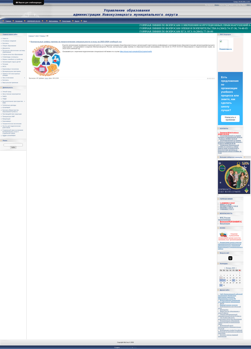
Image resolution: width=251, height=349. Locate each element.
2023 (37, 36)
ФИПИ (222, 303)
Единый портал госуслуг (229, 305)
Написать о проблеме (230, 118)
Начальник (18, 21)
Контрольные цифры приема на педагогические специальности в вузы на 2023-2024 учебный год (76, 42)
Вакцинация (225, 224)
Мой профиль (53, 21)
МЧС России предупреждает (224, 219)
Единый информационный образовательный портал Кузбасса (229, 315)
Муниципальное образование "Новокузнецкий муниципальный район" (229, 322)
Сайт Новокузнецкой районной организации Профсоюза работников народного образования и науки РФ (230, 296)
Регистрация (66, 21)
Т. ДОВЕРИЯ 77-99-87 (227, 203)
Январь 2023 (230, 268)
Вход (85, 21)
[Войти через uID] (230, 258)
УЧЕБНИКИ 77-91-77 (227, 209)
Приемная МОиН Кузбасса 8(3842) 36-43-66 (228, 133)
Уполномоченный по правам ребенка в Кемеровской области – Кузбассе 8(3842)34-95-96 (230, 142)
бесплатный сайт (126, 347)
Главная (8, 21)
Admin (46, 78)
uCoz (135, 347)
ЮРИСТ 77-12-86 (225, 204)
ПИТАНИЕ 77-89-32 (226, 207)
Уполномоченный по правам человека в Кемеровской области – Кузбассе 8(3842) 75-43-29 (230, 137)
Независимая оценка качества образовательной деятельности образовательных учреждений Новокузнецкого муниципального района (230, 246)
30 (221, 285)
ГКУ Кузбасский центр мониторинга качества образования (230, 318)
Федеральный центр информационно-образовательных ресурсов (229, 327)
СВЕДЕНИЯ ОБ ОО (33, 21)
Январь (42, 36)
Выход (77, 21)
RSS (248, 5)
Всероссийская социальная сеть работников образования (229, 301)
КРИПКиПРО (224, 310)
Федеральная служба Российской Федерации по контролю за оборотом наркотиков (230, 331)
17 (224, 280)
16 (221, 280)
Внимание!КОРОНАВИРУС (231, 222)
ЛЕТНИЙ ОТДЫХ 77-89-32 (229, 206)
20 (233, 280)
